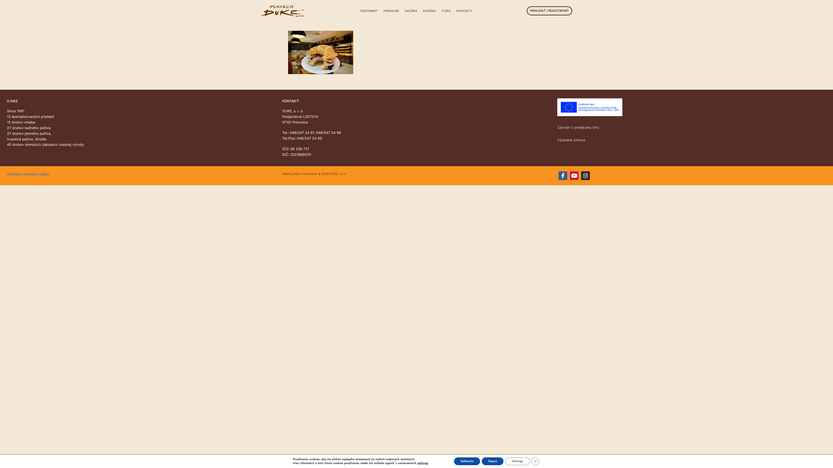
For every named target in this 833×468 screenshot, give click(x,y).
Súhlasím (467, 461)
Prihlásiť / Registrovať (549, 10)
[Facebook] (563, 175)
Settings (517, 461)
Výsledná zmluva (571, 140)
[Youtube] (574, 175)
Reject (492, 461)
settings (422, 463)
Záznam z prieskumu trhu (578, 127)
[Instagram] (585, 175)
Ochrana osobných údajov (28, 174)
